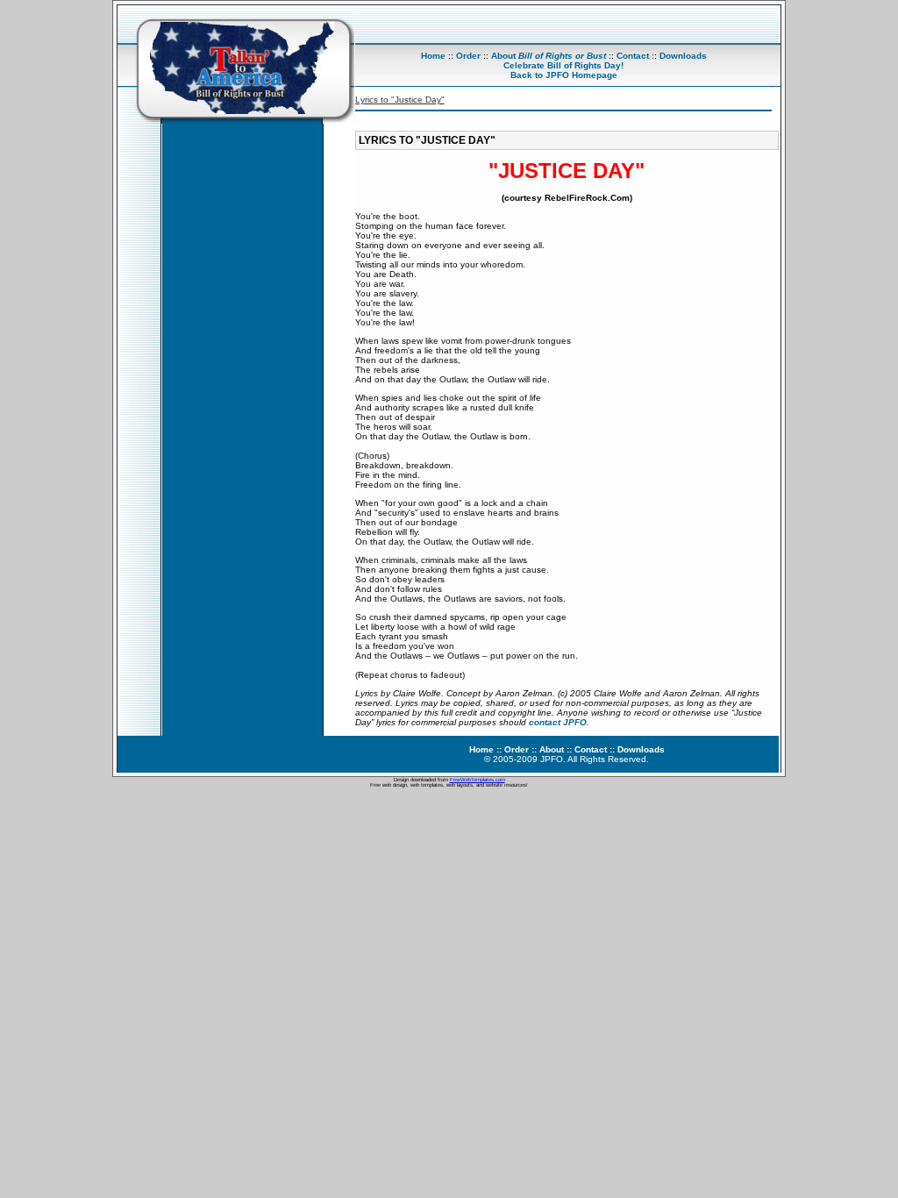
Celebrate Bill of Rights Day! (563, 65)
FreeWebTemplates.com (477, 779)
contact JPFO (558, 722)
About (548, 56)
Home (433, 56)
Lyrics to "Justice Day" (400, 99)
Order (468, 56)
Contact (632, 56)
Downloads (683, 56)
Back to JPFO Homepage (563, 75)
